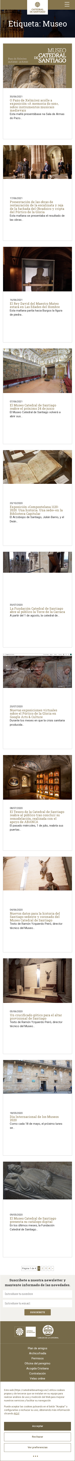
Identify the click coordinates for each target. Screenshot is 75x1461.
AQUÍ (16, 1413)
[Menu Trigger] (67, 4)
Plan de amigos (37, 1348)
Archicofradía (37, 1353)
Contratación (37, 1373)
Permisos (38, 1358)
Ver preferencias (38, 1447)
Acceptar (37, 1426)
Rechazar (37, 1436)
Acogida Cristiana (37, 1368)
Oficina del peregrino (37, 1363)
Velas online (37, 1378)
